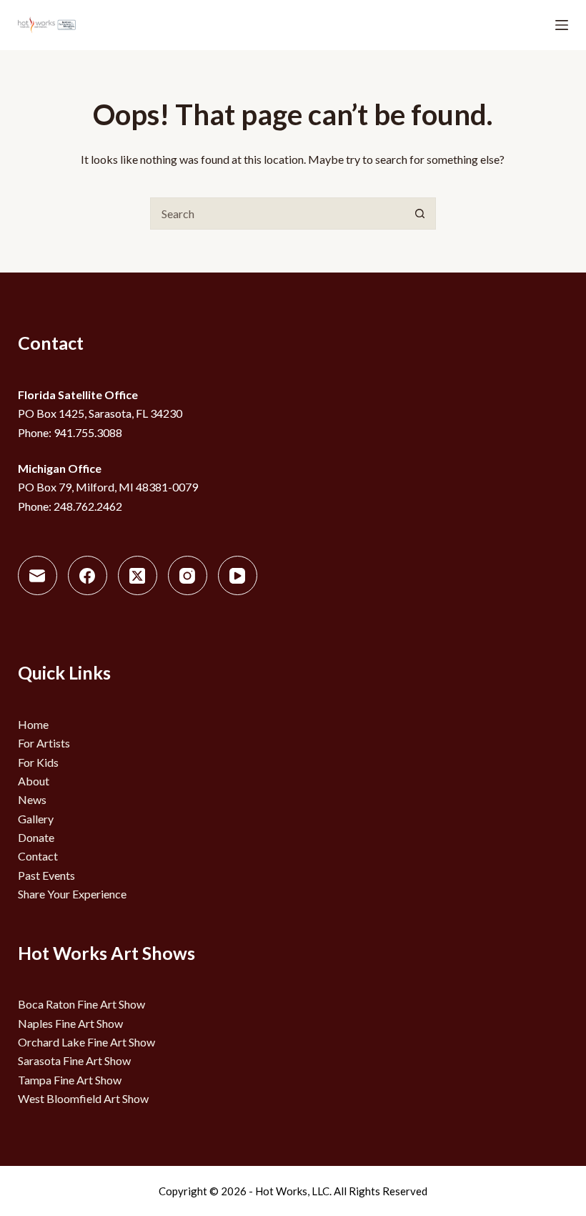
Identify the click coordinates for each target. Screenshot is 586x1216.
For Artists (44, 743)
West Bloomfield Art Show (83, 1098)
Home (33, 724)
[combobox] (277, 213)
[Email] (37, 575)
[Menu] (561, 25)
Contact (38, 856)
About (33, 781)
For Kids (38, 762)
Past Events (46, 875)
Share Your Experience (72, 894)
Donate (36, 837)
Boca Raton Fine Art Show (81, 1004)
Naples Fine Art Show (70, 1023)
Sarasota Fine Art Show (74, 1060)
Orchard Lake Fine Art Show (86, 1042)
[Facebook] (87, 575)
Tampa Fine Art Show (69, 1080)
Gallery (36, 818)
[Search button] (419, 213)
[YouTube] (237, 575)
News (32, 799)
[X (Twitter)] (137, 575)
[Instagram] (187, 575)
